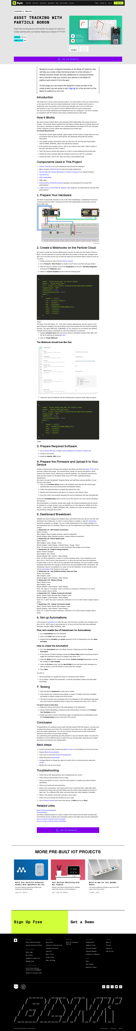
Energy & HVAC (50, 957)
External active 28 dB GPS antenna (51, 183)
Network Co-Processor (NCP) (34, 973)
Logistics (48, 951)
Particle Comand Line (74, 172)
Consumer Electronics (52, 948)
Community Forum (90, 945)
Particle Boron (44, 175)
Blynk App (55, 169)
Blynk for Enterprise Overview (72, 943)
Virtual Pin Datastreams (63, 755)
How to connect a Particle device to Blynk (51, 819)
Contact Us (109, 948)
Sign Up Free (109, 951)
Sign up (72, 88)
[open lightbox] (95, 30)
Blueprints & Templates (93, 954)
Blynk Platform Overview (33, 942)
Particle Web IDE (45, 172)
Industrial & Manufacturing (54, 945)
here (63, 335)
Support (120, 1028)
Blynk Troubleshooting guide (46, 810)
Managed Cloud (30, 961)
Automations (55, 757)
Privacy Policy (113, 1028)
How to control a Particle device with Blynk (51, 821)
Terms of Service (104, 1028)
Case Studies (89, 964)
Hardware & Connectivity (33, 958)
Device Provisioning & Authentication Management (33, 969)
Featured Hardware (91, 951)
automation (46, 569)
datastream (92, 521)
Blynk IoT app (68, 749)
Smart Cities (49, 954)
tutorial (41, 762)
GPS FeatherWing (45, 177)
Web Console (29, 955)
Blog (87, 961)
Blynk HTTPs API (91, 469)
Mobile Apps (29, 952)
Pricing (108, 945)
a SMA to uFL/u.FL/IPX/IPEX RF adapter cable (54, 188)
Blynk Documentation (52, 752)
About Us (108, 942)
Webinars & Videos (91, 967)
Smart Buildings (50, 960)
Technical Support (91, 948)
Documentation (42, 812)
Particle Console (44, 166)
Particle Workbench (57, 172)
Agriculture (49, 942)
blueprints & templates (23, 11)
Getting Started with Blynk (34, 945)
